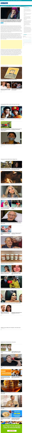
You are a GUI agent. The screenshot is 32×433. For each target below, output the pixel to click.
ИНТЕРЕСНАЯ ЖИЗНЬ (8, 0)
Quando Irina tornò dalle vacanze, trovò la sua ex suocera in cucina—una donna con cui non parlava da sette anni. (27, 10)
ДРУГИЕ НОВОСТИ (20, 0)
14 (28, 40)
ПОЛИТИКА (17, 0)
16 (30, 40)
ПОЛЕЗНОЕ (14, 0)
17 (23, 41)
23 (30, 41)
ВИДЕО (11, 0)
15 (29, 40)
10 (23, 40)
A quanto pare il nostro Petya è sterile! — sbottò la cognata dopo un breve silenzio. (27, 14)
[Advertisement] (11, 44)
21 (28, 41)
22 (29, 41)
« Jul (23, 45)
